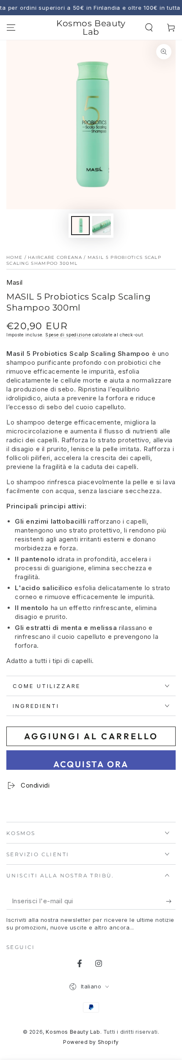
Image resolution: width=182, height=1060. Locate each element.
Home (14, 257)
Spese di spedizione (68, 334)
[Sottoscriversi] (171, 901)
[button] (149, 27)
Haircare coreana (55, 257)
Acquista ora (91, 764)
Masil (14, 282)
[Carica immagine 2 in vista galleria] (101, 225)
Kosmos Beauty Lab (73, 1032)
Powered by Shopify (91, 1042)
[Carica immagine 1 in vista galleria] (80, 225)
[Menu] (11, 27)
